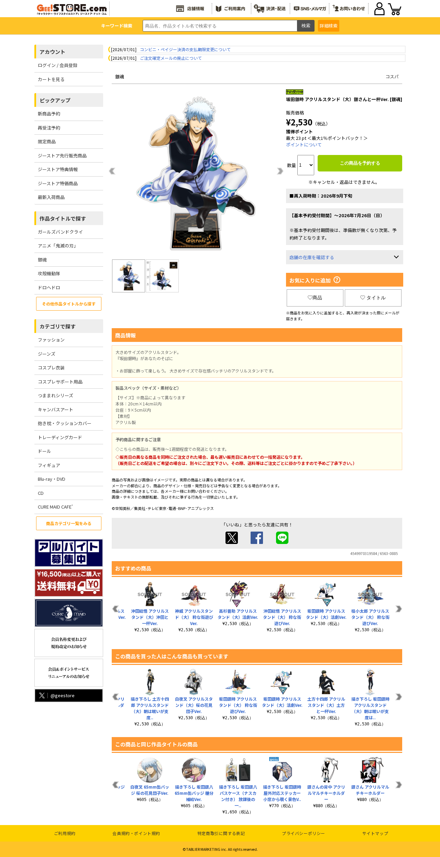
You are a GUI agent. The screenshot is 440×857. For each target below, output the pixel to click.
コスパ (392, 76)
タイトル (376, 297)
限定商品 (47, 141)
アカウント (52, 51)
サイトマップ (375, 833)
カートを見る (51, 79)
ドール (44, 451)
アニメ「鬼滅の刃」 (58, 245)
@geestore (63, 695)
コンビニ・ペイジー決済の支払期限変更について (185, 49)
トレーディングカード (60, 437)
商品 (317, 297)
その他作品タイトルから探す (69, 304)
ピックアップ (55, 100)
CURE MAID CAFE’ (55, 506)
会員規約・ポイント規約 (136, 833)
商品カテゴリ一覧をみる (68, 523)
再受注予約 (49, 127)
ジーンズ (46, 353)
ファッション (51, 339)
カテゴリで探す (58, 326)
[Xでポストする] (232, 542)
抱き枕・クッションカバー (64, 423)
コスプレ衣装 (51, 367)
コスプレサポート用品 (60, 381)
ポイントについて (304, 144)
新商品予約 (49, 113)
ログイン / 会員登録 (57, 65)
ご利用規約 (65, 833)
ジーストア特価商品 (58, 183)
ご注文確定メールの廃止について (171, 58)
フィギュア (49, 465)
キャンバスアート (55, 409)
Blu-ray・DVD (51, 479)
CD (41, 493)
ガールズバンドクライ (60, 232)
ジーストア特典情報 (58, 169)
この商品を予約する (360, 163)
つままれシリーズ (55, 395)
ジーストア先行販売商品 (62, 155)
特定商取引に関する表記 (221, 833)
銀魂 (42, 259)
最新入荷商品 (51, 197)
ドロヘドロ (49, 287)
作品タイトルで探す (63, 218)
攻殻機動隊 (49, 273)
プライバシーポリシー (303, 833)
